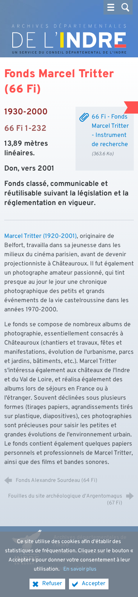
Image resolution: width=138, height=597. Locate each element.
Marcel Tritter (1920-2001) (40, 236)
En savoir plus (80, 569)
